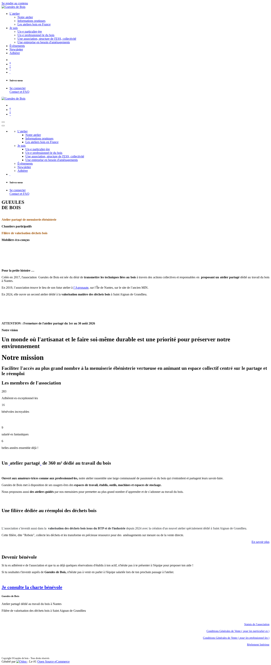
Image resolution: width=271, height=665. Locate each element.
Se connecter (18, 88)
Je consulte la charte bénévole (32, 587)
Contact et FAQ (19, 91)
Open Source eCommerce (53, 661)
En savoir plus (260, 542)
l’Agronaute (80, 287)
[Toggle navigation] (3, 122)
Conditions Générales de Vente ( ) (238, 631)
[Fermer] (3, 125)
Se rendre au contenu (15, 3)
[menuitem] (15, 13)
